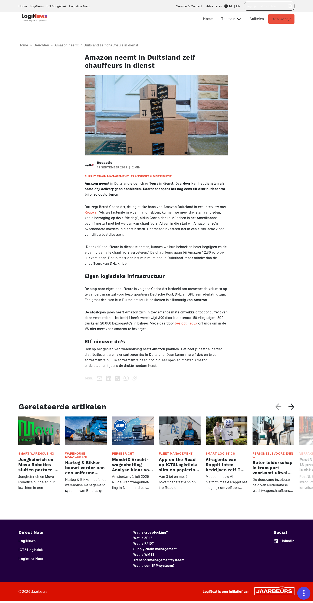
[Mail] (100, 378)
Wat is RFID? (143, 543)
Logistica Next (79, 6)
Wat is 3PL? (142, 538)
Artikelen (257, 19)
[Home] (34, 18)
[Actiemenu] (303, 593)
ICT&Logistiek (56, 6)
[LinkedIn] (109, 378)
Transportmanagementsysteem (158, 560)
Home (23, 6)
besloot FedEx (186, 323)
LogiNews (37, 6)
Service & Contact (189, 6)
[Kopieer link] (135, 378)
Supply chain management (155, 549)
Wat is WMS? (144, 555)
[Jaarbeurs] (274, 591)
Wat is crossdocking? (150, 532)
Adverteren (214, 6)
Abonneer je (282, 19)
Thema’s (228, 19)
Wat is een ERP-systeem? (154, 566)
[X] (118, 378)
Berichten (41, 45)
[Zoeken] (290, 6)
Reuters (91, 212)
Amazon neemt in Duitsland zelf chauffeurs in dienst (96, 45)
